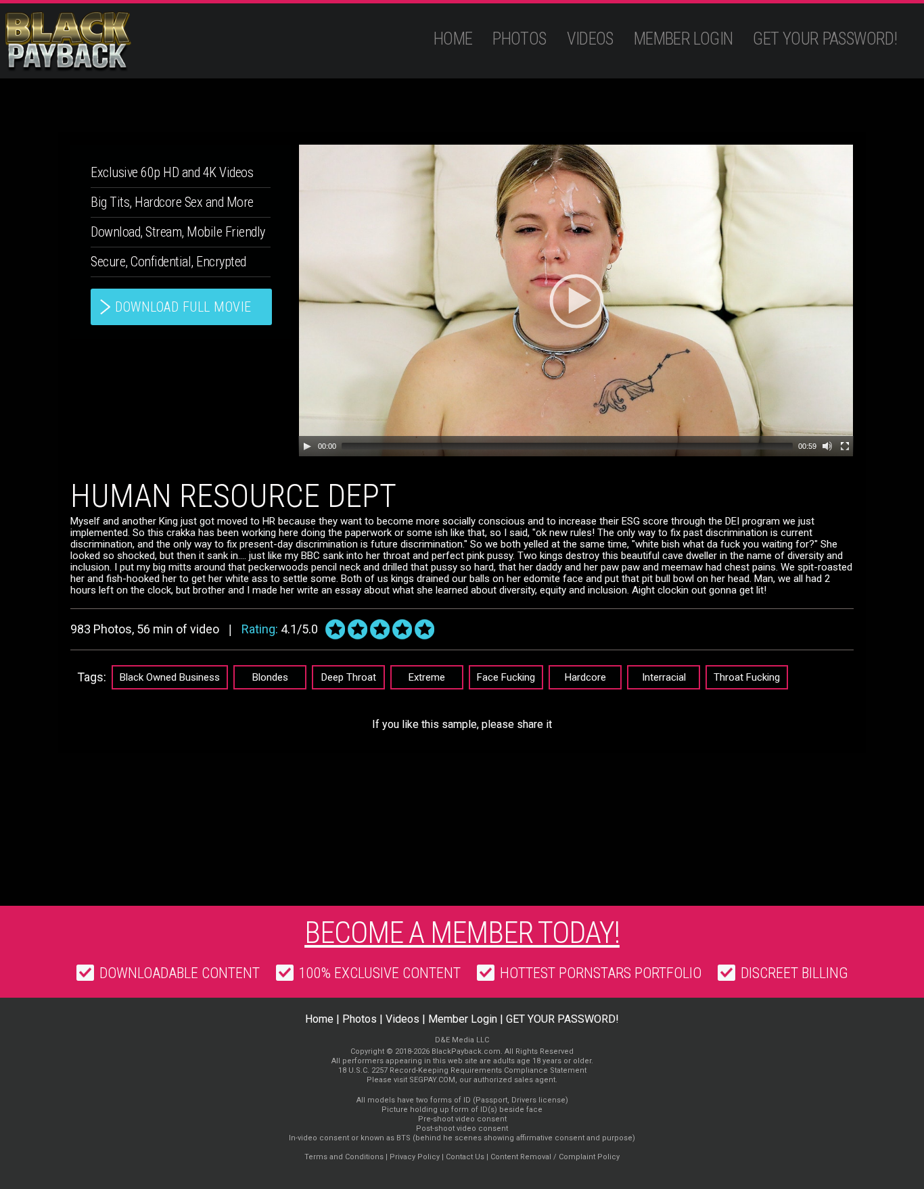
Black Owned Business (170, 677)
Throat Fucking (747, 677)
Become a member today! (462, 932)
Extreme (427, 677)
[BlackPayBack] (94, 41)
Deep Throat (348, 677)
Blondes (270, 677)
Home (453, 39)
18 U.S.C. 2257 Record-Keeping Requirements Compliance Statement (462, 1070)
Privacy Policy (415, 1156)
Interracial (664, 677)
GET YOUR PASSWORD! (825, 39)
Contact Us (465, 1156)
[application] (576, 300)
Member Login (683, 39)
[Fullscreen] (844, 446)
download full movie (183, 307)
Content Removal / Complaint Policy (555, 1156)
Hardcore (585, 677)
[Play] (307, 446)
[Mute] (827, 446)
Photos (519, 39)
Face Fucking (506, 677)
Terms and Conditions (344, 1156)
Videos (590, 39)
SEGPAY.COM (432, 1079)
